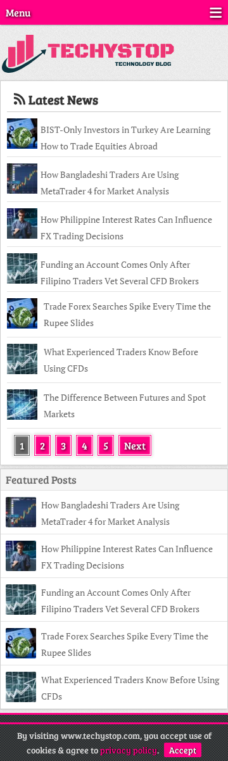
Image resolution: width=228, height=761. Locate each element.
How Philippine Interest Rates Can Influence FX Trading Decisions (126, 227)
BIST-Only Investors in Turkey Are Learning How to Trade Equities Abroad (125, 137)
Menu (18, 12)
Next (135, 445)
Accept (182, 750)
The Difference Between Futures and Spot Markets (125, 405)
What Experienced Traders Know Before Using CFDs (121, 360)
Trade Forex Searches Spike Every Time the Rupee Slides (127, 314)
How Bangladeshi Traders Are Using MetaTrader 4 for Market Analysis (110, 182)
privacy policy (128, 750)
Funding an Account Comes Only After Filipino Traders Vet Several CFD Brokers (120, 272)
